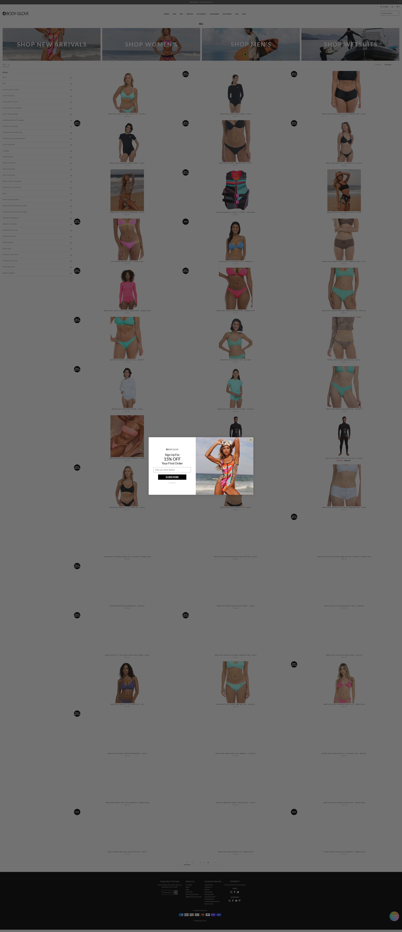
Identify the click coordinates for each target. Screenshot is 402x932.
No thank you (172, 483)
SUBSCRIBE (172, 477)
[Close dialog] (251, 440)
